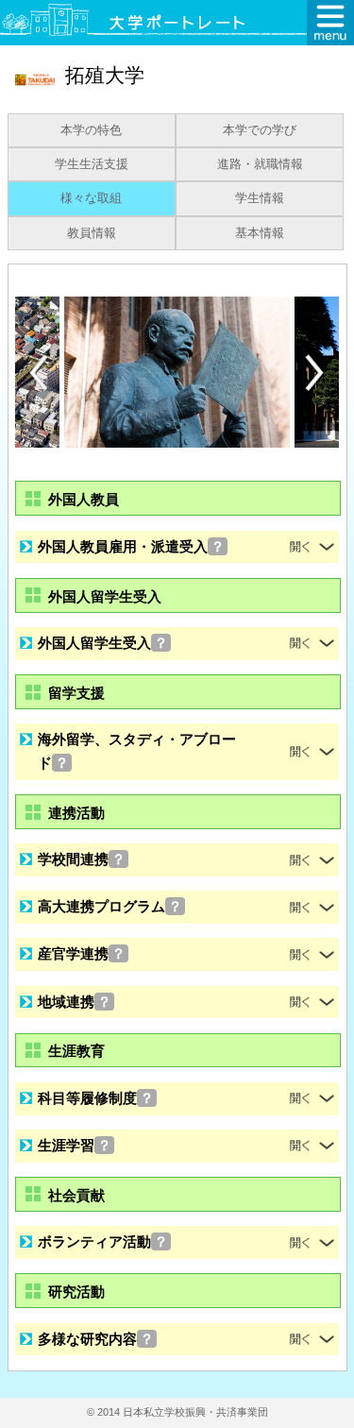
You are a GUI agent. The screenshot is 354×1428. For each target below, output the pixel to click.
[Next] (315, 373)
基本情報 (259, 233)
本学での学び (259, 130)
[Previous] (38, 373)
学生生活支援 (91, 164)
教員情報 (91, 233)
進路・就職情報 (260, 164)
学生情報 (259, 198)
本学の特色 (91, 130)
